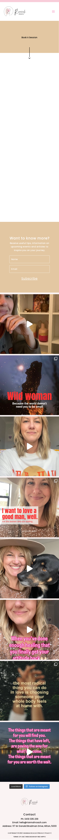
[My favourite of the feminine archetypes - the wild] (29, 385)
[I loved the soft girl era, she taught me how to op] (29, 630)
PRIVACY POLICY (44, 833)
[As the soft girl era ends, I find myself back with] (29, 568)
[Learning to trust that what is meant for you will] (29, 752)
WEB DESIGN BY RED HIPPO (36, 837)
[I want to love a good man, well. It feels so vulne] (29, 507)
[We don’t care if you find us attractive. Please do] (29, 324)
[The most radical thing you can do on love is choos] (29, 691)
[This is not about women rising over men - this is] (29, 446)
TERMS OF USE (19, 837)
